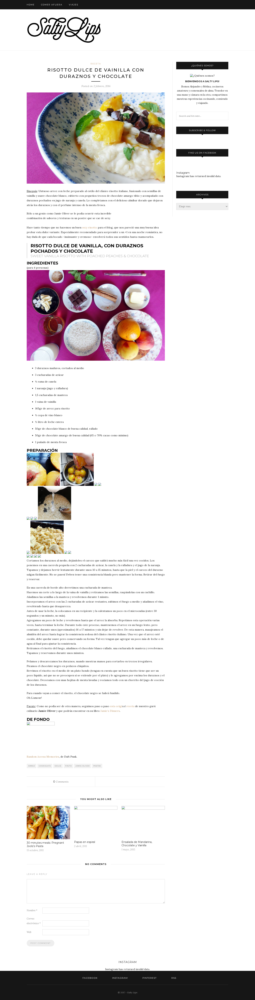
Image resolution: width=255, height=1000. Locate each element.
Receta (96, 63)
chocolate (45, 766)
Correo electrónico (34, 921)
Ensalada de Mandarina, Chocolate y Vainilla (137, 843)
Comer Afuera (51, 4)
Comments (61, 781)
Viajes (73, 4)
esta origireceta (122, 706)
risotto (89, 227)
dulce (58, 766)
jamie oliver (82, 766)
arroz (31, 766)
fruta (68, 766)
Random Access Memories (43, 756)
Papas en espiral (84, 842)
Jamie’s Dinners (110, 711)
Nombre (32, 910)
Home (31, 4)
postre (97, 766)
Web (29, 932)
